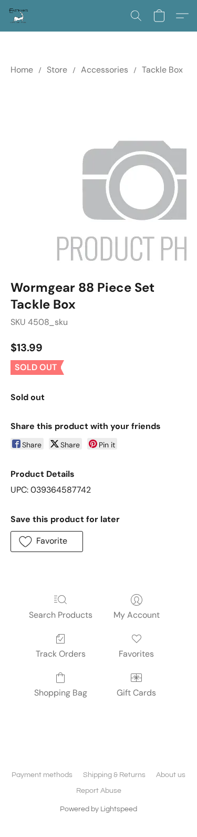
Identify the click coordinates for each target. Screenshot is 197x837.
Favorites (136, 653)
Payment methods (42, 775)
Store (57, 69)
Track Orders (61, 653)
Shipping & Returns (114, 775)
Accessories (104, 69)
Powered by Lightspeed (98, 809)
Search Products (60, 614)
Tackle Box (162, 69)
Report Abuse (98, 790)
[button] (18, 16)
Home (22, 69)
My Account (136, 614)
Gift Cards (136, 692)
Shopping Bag (60, 692)
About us (170, 775)
